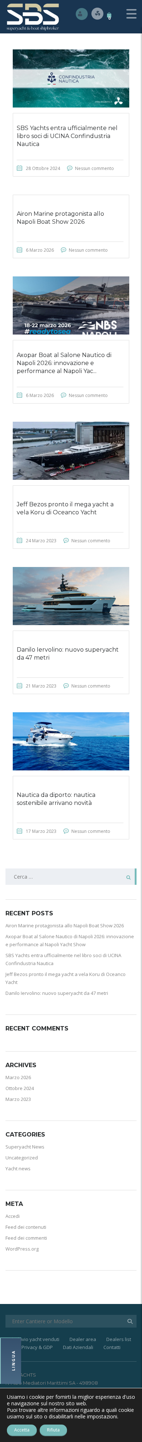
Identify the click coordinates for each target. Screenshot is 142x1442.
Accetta (21, 1430)
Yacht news (18, 1168)
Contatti (112, 1347)
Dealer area (83, 1339)
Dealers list (118, 1339)
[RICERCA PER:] (71, 876)
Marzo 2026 (18, 1077)
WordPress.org (22, 1248)
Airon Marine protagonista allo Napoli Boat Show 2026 (64, 925)
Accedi (12, 1216)
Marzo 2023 (18, 1099)
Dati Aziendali (78, 1347)
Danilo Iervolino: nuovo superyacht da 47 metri (56, 993)
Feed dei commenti (26, 1238)
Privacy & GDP (37, 1347)
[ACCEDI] (82, 13)
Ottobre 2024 (19, 1088)
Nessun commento (94, 168)
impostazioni (102, 1416)
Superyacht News (24, 1146)
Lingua (13, 1360)
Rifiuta (53, 1430)
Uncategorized (21, 1157)
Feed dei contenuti (25, 1227)
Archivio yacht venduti (35, 1339)
